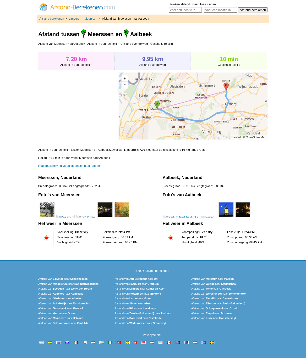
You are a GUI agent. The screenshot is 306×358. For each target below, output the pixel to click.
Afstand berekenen (51, 18)
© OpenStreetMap (254, 137)
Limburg (74, 18)
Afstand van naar (62, 278)
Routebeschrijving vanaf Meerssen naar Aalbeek (69, 166)
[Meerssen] (46, 217)
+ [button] (124, 78)
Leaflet (236, 137)
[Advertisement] (78, 106)
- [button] (124, 85)
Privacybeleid (152, 335)
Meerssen (90, 18)
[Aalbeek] (181, 217)
